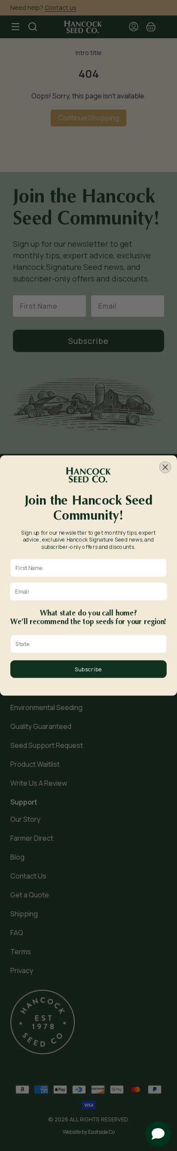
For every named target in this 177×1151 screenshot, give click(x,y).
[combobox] (86, 644)
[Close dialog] (165, 467)
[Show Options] (161, 644)
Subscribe (89, 669)
